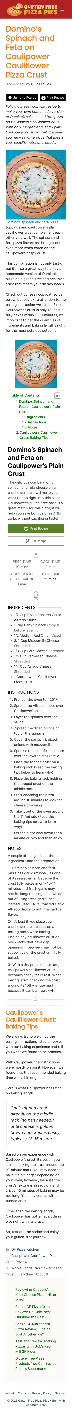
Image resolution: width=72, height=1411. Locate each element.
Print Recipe (55, 97)
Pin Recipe (39, 541)
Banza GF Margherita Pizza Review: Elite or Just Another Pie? (32, 1329)
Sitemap (60, 1393)
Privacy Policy (41, 1393)
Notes (32, 427)
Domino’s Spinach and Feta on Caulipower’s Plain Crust (39, 406)
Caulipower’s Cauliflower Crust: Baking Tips (39, 435)
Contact (23, 1393)
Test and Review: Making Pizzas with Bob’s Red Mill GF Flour (35, 1346)
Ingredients (37, 417)
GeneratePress (36, 1405)
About (10, 1393)
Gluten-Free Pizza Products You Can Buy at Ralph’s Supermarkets (35, 1363)
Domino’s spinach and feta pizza (32, 222)
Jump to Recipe (24, 97)
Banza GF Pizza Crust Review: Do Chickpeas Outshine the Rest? (33, 1312)
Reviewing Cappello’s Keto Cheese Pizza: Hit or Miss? (35, 1294)
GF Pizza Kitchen (25, 1249)
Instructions (37, 422)
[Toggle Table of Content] (55, 395)
